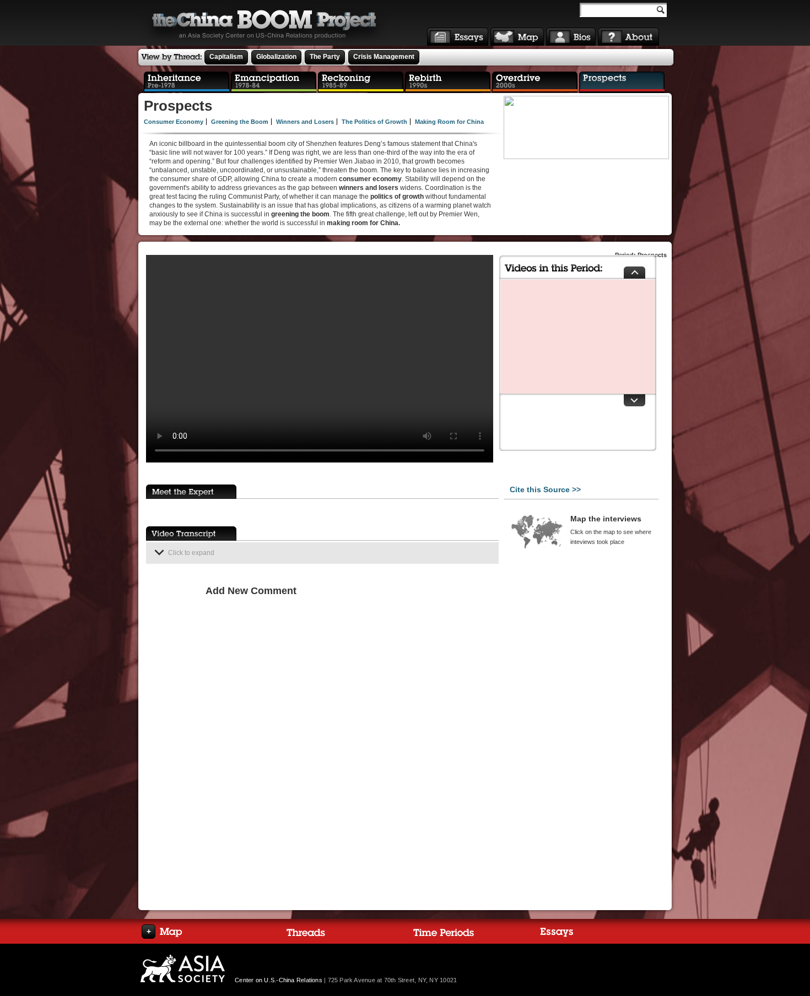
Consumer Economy (173, 121)
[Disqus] (349, 741)
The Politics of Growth (374, 121)
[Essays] (457, 37)
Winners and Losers (305, 121)
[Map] (517, 37)
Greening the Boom (239, 121)
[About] (628, 37)
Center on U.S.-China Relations (278, 980)
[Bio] (571, 37)
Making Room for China (449, 121)
